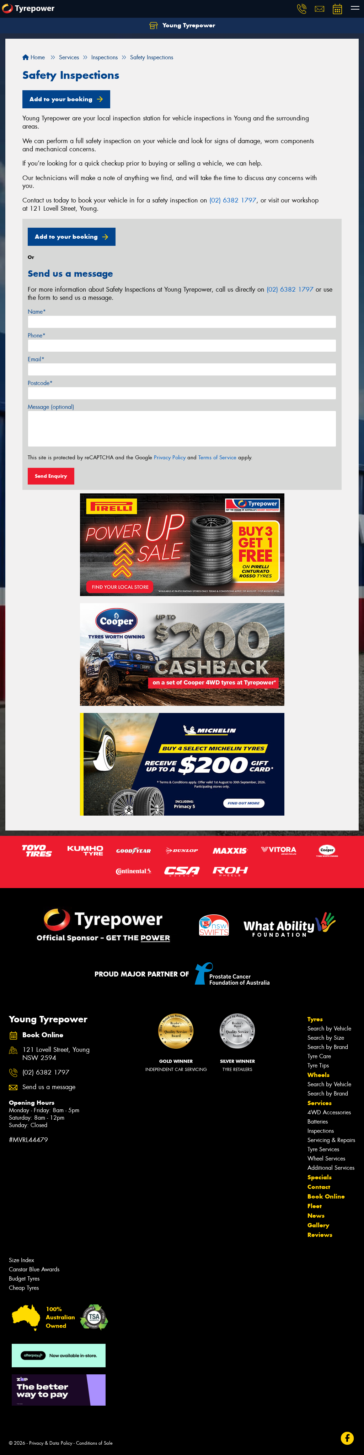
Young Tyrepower (188, 25)
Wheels (318, 1075)
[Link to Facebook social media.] (347, 1438)
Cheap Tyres (24, 1288)
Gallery (318, 1225)
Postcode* (40, 383)
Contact (318, 1187)
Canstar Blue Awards (34, 1269)
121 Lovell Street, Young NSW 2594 (56, 1054)
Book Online (326, 1196)
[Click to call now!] (302, 9)
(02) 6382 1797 (232, 200)
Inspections (320, 1131)
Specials (319, 1177)
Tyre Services (323, 1149)
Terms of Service (217, 457)
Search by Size (325, 1038)
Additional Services (330, 1168)
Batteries (317, 1121)
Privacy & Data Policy (50, 1443)
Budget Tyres (24, 1278)
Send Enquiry (51, 476)
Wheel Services (326, 1158)
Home (37, 57)
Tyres (315, 1019)
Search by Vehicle (329, 1028)
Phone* (37, 335)
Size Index (21, 1260)
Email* (36, 359)
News (316, 1215)
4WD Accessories (329, 1112)
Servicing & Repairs (331, 1140)
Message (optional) (51, 407)
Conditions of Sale (94, 1443)
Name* (37, 311)
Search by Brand (327, 1047)
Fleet (314, 1206)
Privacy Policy (170, 457)
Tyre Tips (318, 1065)
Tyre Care (319, 1056)
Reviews (319, 1235)
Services (319, 1103)
